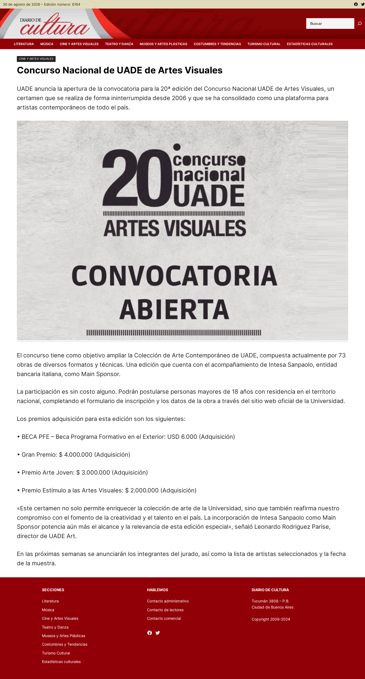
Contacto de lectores (165, 609)
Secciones (53, 589)
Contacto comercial (164, 618)
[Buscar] (359, 23)
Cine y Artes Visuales (36, 59)
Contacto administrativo (168, 601)
